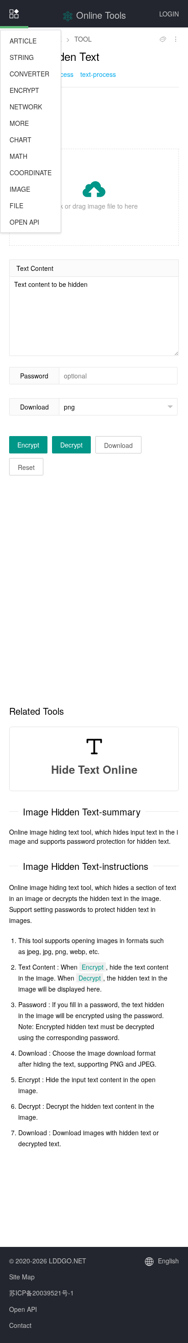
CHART (20, 139)
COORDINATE (31, 172)
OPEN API (24, 222)
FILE (16, 205)
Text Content (34, 268)
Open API (23, 1309)
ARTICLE (23, 40)
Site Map (22, 1276)
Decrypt (71, 444)
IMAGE (20, 189)
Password (34, 375)
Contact (20, 1325)
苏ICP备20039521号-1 (41, 1292)
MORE (19, 123)
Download (34, 406)
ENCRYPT (24, 90)
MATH (18, 156)
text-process (98, 74)
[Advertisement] (94, 117)
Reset (26, 467)
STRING (22, 57)
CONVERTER (29, 73)
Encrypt (28, 444)
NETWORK (26, 106)
